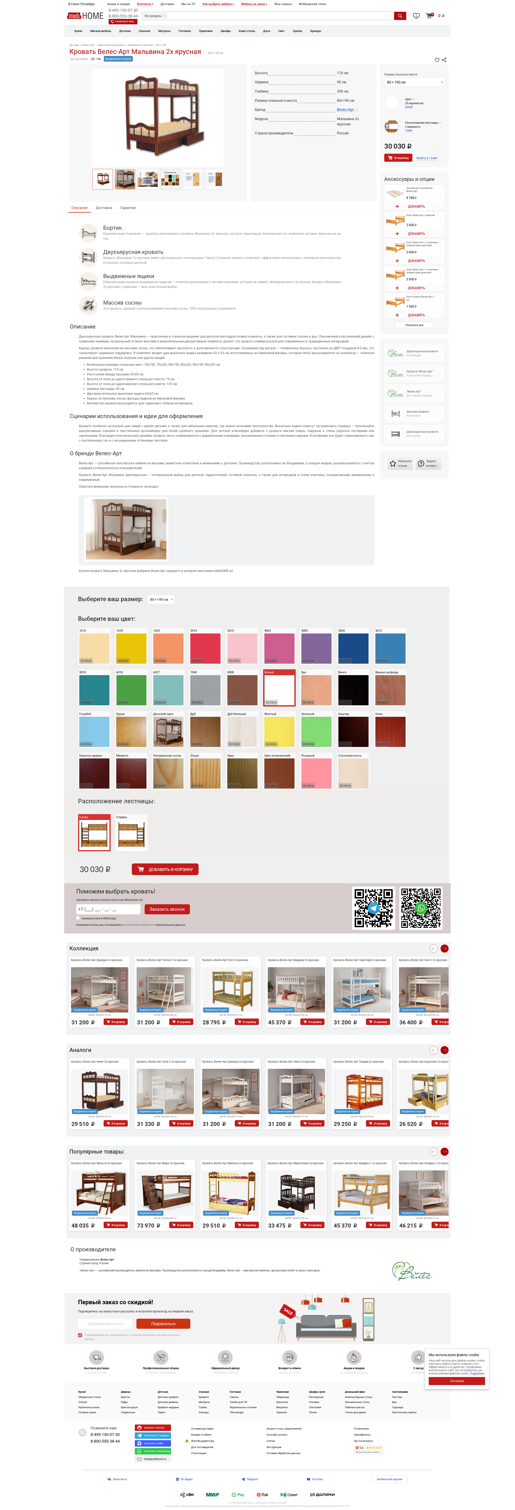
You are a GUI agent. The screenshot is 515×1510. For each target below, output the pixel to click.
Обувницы (282, 1397)
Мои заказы (283, 4)
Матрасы (204, 1402)
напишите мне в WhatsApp (99, 918)
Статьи (271, 1440)
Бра (394, 1402)
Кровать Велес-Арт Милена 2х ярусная (227, 1163)
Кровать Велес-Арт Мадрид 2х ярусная (293, 960)
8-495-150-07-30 (123, 10)
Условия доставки (202, 1428)
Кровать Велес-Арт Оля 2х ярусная (225, 960)
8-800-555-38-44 (123, 16)
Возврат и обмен (201, 1434)
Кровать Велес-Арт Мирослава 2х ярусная (295, 1163)
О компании (361, 1428)
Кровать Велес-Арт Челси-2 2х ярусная (162, 960)
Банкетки (282, 1402)
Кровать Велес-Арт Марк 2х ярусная (160, 1163)
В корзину (401, 158)
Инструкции (274, 1447)
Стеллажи (315, 1407)
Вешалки (282, 1407)
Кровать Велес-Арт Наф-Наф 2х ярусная (359, 960)
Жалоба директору (202, 1440)
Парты (161, 1412)
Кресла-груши (129, 1407)
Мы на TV (188, 4)
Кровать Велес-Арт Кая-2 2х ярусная (423, 960)
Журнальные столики (243, 1407)
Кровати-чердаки (168, 1407)
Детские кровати (168, 1397)
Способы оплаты (277, 1434)
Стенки (234, 1397)
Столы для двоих (355, 1412)
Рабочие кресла (355, 1407)
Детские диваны (168, 1402)
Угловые (314, 1402)
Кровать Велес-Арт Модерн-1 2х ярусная (360, 1163)
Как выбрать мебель (217, 4)
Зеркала (281, 1412)
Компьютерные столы (358, 1397)
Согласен (457, 1381)
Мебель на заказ (253, 4)
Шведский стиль (314, 4)
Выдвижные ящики (118, 58)
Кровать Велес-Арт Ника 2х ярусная (291, 1061)
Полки (313, 1412)
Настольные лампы (404, 1412)
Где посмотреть (363, 1440)
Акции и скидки (118, 4)
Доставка (167, 4)
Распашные (316, 1397)
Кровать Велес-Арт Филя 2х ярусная (95, 1061)
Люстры (397, 1397)
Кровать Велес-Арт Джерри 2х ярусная (96, 960)
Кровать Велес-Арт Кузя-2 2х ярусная (161, 1061)
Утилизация (198, 1453)
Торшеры (397, 1407)
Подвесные (128, 1412)
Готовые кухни (87, 1412)
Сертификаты (362, 1434)
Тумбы (203, 1407)
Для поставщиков (202, 1447)
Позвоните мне (124, 21)
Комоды (204, 1412)
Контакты (144, 4)
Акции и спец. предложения (284, 1428)
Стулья (82, 1402)
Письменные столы (357, 1402)
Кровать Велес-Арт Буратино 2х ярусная (425, 1061)
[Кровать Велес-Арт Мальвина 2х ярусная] (103, 179)
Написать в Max (153, 1443)
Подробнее (477, 1373)
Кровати (204, 1397)
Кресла (125, 1397)
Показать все (414, 325)
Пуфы (124, 1402)
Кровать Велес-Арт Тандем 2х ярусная (358, 1061)
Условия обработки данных (283, 1453)
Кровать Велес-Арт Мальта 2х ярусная (96, 1163)
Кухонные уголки (88, 1407)
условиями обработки (140, 924)
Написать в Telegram (156, 1435)
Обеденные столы (89, 1397)
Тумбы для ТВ (238, 1402)
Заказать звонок (167, 909)
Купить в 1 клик (426, 158)
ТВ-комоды (237, 1412)
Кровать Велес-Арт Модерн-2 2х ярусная (425, 1163)
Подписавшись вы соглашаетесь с (132, 1337)
